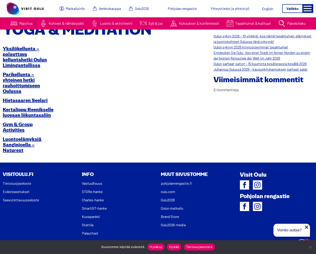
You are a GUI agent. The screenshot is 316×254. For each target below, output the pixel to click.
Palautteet (90, 233)
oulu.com (168, 191)
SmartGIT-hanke (94, 208)
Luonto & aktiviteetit (116, 23)
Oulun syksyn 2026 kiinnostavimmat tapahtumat (251, 47)
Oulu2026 (142, 8)
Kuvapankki (91, 216)
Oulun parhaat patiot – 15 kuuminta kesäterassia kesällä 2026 (260, 63)
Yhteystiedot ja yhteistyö (230, 8)
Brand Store (170, 216)
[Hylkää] (310, 247)
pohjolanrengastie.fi (176, 183)
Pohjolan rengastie (182, 8)
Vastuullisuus (92, 183)
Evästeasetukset (16, 191)
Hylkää (174, 247)
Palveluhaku (296, 23)
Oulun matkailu (172, 208)
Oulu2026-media (173, 225)
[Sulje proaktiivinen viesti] (306, 227)
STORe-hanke (92, 191)
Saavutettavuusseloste (21, 200)
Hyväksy (156, 247)
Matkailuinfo (75, 8)
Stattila (87, 225)
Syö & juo (156, 23)
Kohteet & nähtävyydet (66, 23)
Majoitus (26, 23)
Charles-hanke (93, 200)
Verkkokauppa (110, 8)
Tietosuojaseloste (17, 183)
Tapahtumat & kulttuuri (253, 23)
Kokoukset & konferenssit (199, 23)
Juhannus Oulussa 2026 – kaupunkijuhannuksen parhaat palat (260, 69)
